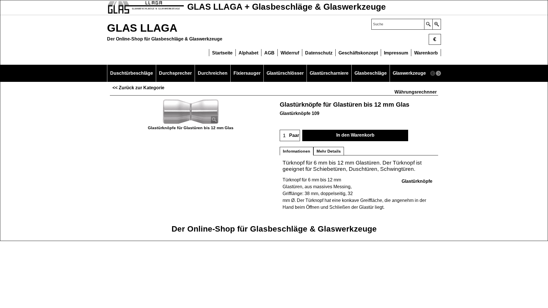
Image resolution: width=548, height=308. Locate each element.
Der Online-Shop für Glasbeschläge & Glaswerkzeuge (274, 228)
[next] (438, 73)
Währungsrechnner (415, 92)
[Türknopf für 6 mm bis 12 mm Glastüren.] (190, 112)
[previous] (432, 73)
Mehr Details (329, 151)
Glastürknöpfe (417, 181)
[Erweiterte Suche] (436, 24)
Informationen (296, 151)
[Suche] (428, 24)
